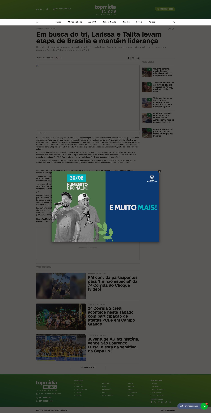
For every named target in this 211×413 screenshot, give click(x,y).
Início (58, 22)
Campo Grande (109, 22)
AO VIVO (92, 22)
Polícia (139, 22)
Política (152, 22)
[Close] (159, 171)
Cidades (126, 22)
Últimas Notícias (74, 22)
